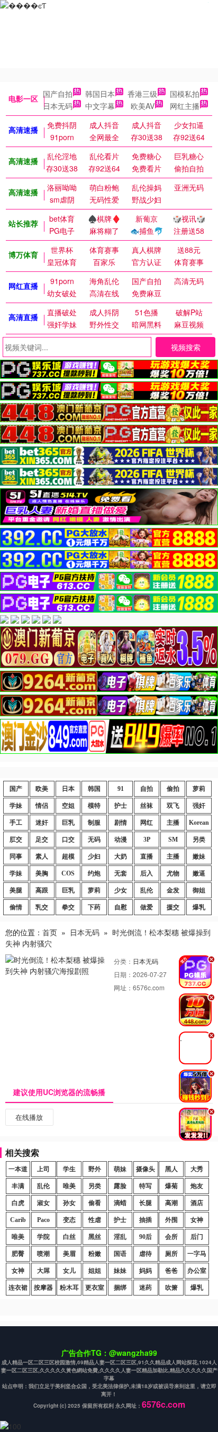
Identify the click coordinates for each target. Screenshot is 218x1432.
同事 (16, 856)
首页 (49, 932)
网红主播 (184, 106)
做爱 (146, 907)
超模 (68, 856)
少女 (120, 890)
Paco (43, 1220)
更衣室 (94, 1287)
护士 (120, 805)
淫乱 (120, 1237)
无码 (94, 839)
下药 (94, 907)
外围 (171, 1220)
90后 (145, 1237)
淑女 (43, 1203)
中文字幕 (100, 106)
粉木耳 (69, 1287)
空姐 (68, 805)
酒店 (196, 1203)
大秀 (196, 1169)
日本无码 (57, 106)
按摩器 (43, 1287)
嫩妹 (199, 856)
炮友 (196, 1186)
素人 (41, 856)
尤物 (173, 873)
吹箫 (171, 1287)
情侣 (41, 805)
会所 (171, 1237)
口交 (68, 839)
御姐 (199, 890)
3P (146, 839)
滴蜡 (120, 1203)
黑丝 (94, 1237)
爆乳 (199, 907)
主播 (173, 822)
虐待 (145, 1253)
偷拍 (173, 788)
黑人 (171, 1169)
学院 (43, 1237)
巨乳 (68, 822)
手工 (16, 822)
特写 (145, 1186)
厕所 (171, 1253)
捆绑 (120, 1287)
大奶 (120, 856)
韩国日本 (100, 93)
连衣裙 (18, 1287)
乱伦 (146, 890)
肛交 (16, 839)
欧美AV (143, 106)
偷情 (16, 907)
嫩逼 (199, 873)
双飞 (173, 805)
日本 (68, 788)
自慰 (120, 907)
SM (173, 839)
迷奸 (41, 822)
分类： (123, 960)
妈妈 (145, 1270)
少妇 (94, 856)
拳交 (68, 907)
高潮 (171, 1203)
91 (120, 788)
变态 (69, 1220)
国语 (120, 1253)
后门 (196, 1237)
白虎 (18, 1203)
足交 (41, 839)
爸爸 (171, 1270)
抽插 (145, 1220)
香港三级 (142, 93)
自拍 (146, 788)
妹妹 (120, 1270)
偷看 (94, 1203)
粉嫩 (94, 1253)
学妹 (16, 805)
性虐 (94, 1220)
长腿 (145, 1203)
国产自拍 (57, 93)
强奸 (199, 805)
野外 (94, 1169)
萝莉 (199, 788)
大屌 (43, 1270)
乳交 (41, 907)
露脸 (120, 1186)
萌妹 (120, 1169)
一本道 (18, 1169)
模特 (94, 805)
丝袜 (146, 805)
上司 (43, 1169)
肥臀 (18, 1253)
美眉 (69, 1253)
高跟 (41, 890)
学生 (69, 1169)
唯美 (69, 1186)
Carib (18, 1220)
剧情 (120, 822)
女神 (196, 1220)
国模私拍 (184, 93)
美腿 (16, 890)
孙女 (69, 1203)
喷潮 (43, 1253)
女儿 (69, 1270)
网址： (123, 987)
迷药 (145, 1287)
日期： (123, 974)
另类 (199, 839)
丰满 (18, 1186)
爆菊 (171, 1186)
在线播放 (29, 1117)
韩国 (94, 788)
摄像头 (145, 1169)
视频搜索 (186, 347)
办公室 (196, 1270)
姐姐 (94, 1270)
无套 (120, 873)
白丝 (69, 1237)
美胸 (41, 873)
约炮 (94, 873)
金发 (173, 890)
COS (68, 873)
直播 (146, 856)
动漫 (120, 839)
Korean (199, 822)
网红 (146, 822)
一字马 (196, 1253)
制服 (94, 822)
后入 (146, 873)
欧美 (41, 788)
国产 (16, 788)
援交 (173, 907)
